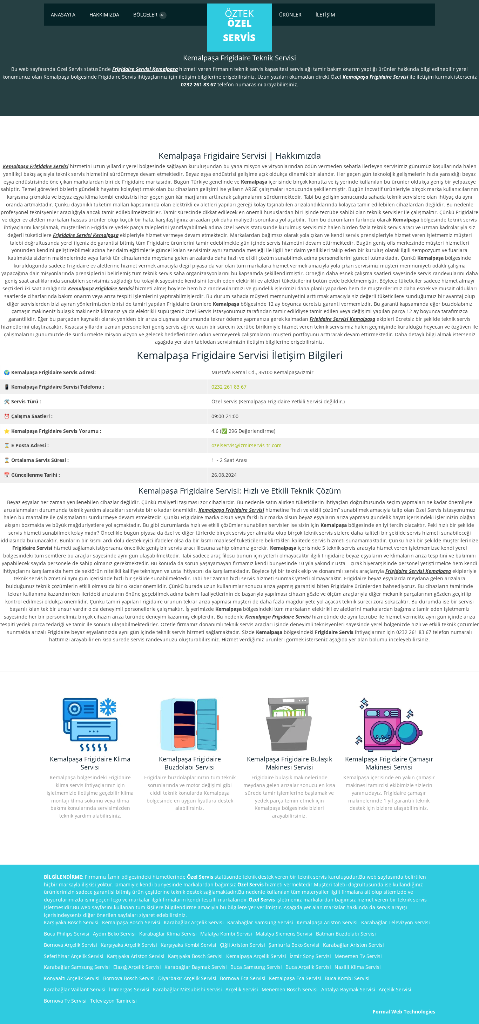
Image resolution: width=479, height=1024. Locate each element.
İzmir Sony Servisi (310, 956)
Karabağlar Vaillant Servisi (75, 989)
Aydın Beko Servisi (114, 933)
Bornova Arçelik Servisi (70, 945)
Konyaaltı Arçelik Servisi (72, 978)
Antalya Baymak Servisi (348, 989)
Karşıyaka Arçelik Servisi (129, 945)
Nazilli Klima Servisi (358, 967)
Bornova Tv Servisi (65, 1000)
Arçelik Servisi (241, 989)
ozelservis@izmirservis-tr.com (246, 445)
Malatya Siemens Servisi (284, 933)
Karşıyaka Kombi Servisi (188, 945)
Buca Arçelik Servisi (308, 967)
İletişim (325, 14)
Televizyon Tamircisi (113, 1000)
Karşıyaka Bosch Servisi (71, 922)
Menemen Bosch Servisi (290, 989)
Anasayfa (63, 14)
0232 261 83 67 (229, 386)
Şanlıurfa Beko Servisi (294, 945)
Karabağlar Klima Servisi (168, 933)
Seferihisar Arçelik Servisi (73, 956)
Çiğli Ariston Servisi (242, 945)
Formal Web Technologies (404, 1011)
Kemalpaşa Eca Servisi (295, 978)
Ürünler (290, 14)
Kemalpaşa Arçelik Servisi (256, 956)
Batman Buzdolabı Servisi (346, 933)
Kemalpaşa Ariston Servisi (327, 922)
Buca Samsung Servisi (256, 967)
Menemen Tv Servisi (358, 956)
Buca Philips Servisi (66, 933)
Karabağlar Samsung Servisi (260, 922)
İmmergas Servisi (129, 989)
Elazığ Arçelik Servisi (137, 967)
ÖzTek (239, 25)
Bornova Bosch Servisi (129, 978)
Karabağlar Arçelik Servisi (194, 922)
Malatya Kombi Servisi (226, 933)
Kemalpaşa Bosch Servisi (131, 922)
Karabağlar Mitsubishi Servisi (187, 989)
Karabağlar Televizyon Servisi (395, 922)
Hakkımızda (104, 14)
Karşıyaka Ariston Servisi (135, 956)
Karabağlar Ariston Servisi (353, 945)
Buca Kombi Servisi (347, 978)
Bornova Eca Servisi (242, 978)
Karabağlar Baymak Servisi (195, 967)
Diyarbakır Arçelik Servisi (187, 978)
